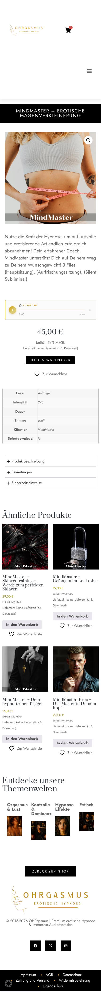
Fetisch (86, 804)
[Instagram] (66, 945)
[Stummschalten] (90, 310)
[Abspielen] (12, 310)
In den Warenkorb (50, 360)
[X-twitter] (50, 945)
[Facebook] (35, 945)
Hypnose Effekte (64, 806)
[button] (88, 140)
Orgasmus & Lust (17, 806)
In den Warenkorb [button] (22, 624)
